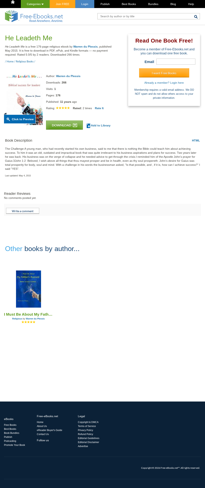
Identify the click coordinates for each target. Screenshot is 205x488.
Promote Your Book (14, 445)
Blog (173, 4)
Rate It (99, 108)
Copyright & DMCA (88, 422)
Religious (17, 318)
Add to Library (100, 125)
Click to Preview (23, 119)
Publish (105, 4)
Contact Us (43, 434)
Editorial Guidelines (88, 438)
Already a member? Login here (164, 82)
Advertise (83, 446)
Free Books (10, 425)
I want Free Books (164, 73)
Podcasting (10, 441)
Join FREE (62, 4)
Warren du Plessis (85, 46)
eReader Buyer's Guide (49, 430)
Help (191, 4)
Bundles (153, 4)
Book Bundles (11, 433)
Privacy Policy (85, 430)
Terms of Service (87, 426)
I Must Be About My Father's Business (28, 314)
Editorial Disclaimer (88, 442)
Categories (34, 4)
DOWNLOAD (62, 125)
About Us (42, 426)
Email (149, 62)
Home (40, 422)
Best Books (129, 4)
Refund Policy (85, 434)
